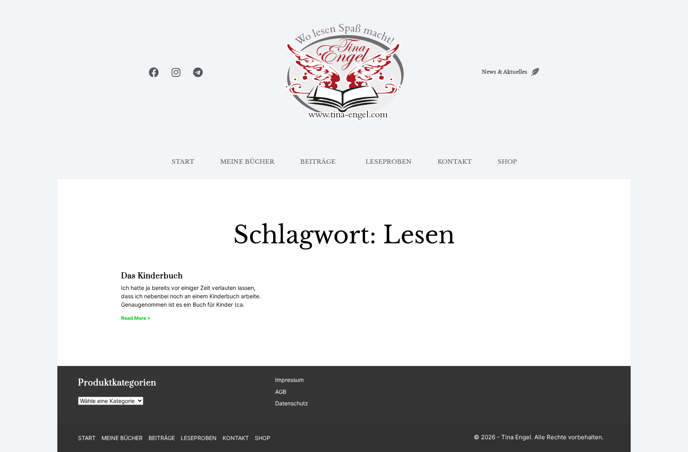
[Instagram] (176, 72)
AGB (280, 391)
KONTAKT (455, 161)
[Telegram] (198, 72)
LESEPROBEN (389, 161)
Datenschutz (291, 403)
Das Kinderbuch (152, 276)
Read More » (135, 318)
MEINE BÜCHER (247, 161)
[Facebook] (154, 72)
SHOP (507, 161)
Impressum (289, 379)
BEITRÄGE (318, 161)
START (183, 161)
